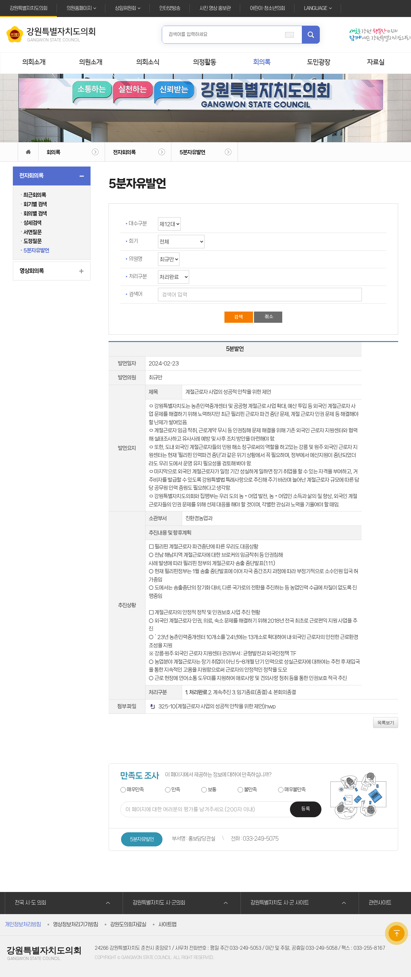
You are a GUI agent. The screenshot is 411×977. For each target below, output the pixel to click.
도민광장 (318, 62)
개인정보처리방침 (23, 925)
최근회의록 (34, 195)
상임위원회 (125, 8)
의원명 (135, 258)
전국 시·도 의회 (30, 903)
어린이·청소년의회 (267, 8)
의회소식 (147, 62)
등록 (305, 809)
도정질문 (32, 241)
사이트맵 (167, 925)
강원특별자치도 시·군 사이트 (279, 903)
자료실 (375, 62)
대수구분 (138, 223)
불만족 (250, 789)
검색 (311, 35)
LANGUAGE (315, 8)
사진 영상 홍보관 (215, 8)
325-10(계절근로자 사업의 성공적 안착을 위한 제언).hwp (215, 706)
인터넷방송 (169, 8)
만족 (175, 789)
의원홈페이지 (79, 8)
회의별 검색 (35, 213)
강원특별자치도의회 (28, 8)
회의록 (261, 62)
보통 (212, 789)
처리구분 (138, 276)
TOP (397, 933)
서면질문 (32, 232)
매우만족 (135, 789)
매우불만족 (294, 789)
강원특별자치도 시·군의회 (159, 903)
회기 (133, 241)
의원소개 (90, 62)
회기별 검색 (35, 204)
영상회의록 (32, 271)
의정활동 (204, 62)
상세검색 (32, 223)
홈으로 (28, 151)
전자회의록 (124, 152)
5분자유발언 (192, 152)
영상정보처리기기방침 (75, 925)
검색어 (135, 294)
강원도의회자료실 (128, 925)
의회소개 (33, 62)
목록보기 (385, 722)
